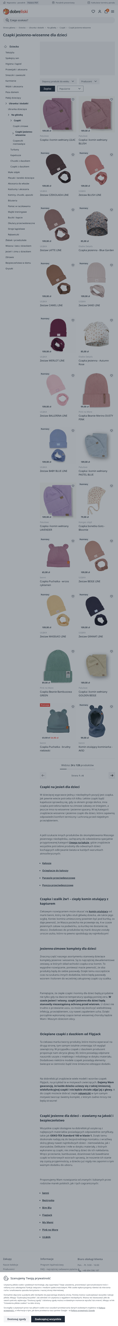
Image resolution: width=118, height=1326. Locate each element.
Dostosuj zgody (16, 1319)
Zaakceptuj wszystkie (48, 1319)
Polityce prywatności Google (83, 1310)
